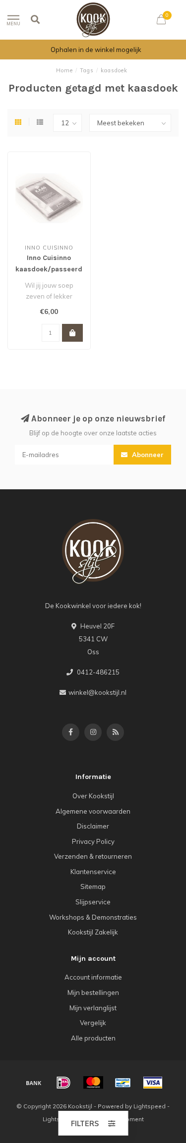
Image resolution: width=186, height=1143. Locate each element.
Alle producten (93, 1038)
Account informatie (93, 977)
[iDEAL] (63, 1082)
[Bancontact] (123, 1082)
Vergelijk (93, 1023)
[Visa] (152, 1082)
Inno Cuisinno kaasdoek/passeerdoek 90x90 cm (54, 269)
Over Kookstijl (93, 796)
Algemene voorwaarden (93, 811)
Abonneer (147, 455)
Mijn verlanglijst (93, 1008)
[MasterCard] (93, 1082)
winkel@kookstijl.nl (97, 692)
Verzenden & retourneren (93, 856)
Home (64, 70)
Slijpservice (93, 902)
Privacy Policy (93, 841)
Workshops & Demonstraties (93, 917)
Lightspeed (149, 1106)
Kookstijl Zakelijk (93, 932)
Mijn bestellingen (93, 992)
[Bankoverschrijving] (33, 1082)
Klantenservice (93, 872)
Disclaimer (93, 826)
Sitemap (93, 886)
